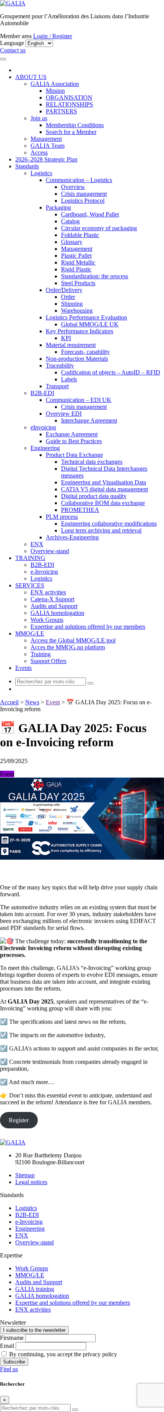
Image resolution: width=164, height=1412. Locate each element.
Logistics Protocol (83, 200)
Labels (69, 379)
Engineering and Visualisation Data (103, 482)
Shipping (72, 303)
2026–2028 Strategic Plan (46, 159)
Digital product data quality (94, 496)
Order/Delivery (64, 290)
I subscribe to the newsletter (34, 1330)
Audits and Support (54, 606)
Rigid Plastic (76, 269)
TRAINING (30, 558)
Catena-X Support (52, 599)
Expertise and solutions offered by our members (88, 626)
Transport (57, 386)
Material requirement (71, 345)
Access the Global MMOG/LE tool (73, 640)
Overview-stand (50, 551)
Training (41, 654)
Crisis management (84, 193)
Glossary (71, 242)
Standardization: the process (94, 276)
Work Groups (47, 619)
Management (46, 139)
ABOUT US (31, 77)
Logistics (41, 173)
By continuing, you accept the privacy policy (62, 1354)
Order (68, 297)
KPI (66, 338)
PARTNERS (61, 111)
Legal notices (31, 1182)
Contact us (13, 50)
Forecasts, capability (85, 352)
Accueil (9, 702)
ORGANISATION (69, 97)
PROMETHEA (80, 510)
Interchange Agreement (89, 420)
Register (19, 1120)
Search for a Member (71, 132)
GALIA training (34, 1289)
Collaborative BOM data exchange (103, 503)
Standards (27, 166)
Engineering (45, 448)
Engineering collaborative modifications (109, 523)
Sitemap (25, 1175)
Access (39, 152)
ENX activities (48, 592)
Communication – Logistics (79, 180)
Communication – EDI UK (78, 400)
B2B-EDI (42, 393)
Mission (55, 90)
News (32, 702)
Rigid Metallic (78, 262)
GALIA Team (47, 145)
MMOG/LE (29, 633)
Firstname (12, 1338)
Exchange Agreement (72, 434)
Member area (16, 36)
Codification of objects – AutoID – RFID (110, 372)
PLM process (62, 516)
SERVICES (29, 585)
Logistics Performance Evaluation (86, 317)
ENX (37, 544)
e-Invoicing (44, 571)
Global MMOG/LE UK (90, 324)
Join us (39, 118)
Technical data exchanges (91, 461)
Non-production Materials (77, 358)
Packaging (58, 207)
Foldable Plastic (80, 235)
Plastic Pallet (76, 255)
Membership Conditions (75, 125)
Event (53, 702)
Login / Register (52, 36)
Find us (9, 1369)
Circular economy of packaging (99, 228)
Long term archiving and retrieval (101, 530)
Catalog (70, 221)
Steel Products (78, 283)
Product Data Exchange (74, 455)
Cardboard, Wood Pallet (90, 214)
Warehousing (77, 310)
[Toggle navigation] (3, 59)
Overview (73, 187)
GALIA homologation (57, 613)
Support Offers (48, 661)
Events (23, 668)
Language (12, 43)
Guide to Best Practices (74, 441)
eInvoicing (43, 427)
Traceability (60, 365)
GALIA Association (55, 84)
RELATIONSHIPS (69, 104)
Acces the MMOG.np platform (68, 647)
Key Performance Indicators (79, 331)
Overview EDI (64, 413)
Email (7, 1346)
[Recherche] (90, 683)
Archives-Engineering (72, 537)
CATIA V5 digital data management (104, 489)
